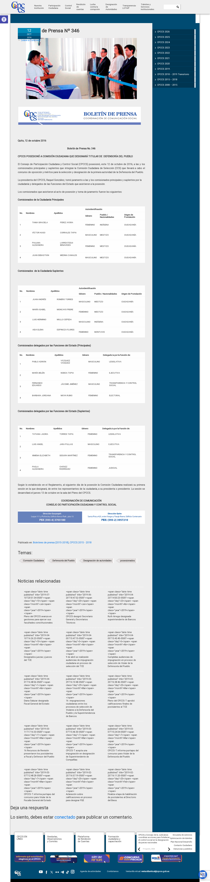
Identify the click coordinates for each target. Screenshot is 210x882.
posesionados (127, 560)
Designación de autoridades (97, 560)
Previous (139, 849)
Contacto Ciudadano (183, 845)
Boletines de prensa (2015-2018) (51, 542)
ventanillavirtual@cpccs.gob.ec (155, 871)
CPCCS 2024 (163, 42)
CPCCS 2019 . (164, 69)
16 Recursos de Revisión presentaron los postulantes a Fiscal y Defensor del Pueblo (39, 753)
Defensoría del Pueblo (64, 560)
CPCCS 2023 (163, 47)
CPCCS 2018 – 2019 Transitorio (173, 74)
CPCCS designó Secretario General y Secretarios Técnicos (79, 619)
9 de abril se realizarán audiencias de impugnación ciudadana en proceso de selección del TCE (79, 662)
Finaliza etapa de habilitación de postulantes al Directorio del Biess (122, 797)
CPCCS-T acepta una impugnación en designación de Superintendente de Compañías (80, 755)
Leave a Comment (31, 40)
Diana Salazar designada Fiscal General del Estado (36, 702)
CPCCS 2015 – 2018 (167, 79)
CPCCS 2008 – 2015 (167, 85)
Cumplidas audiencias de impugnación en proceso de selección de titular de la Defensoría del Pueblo (122, 662)
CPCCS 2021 (163, 58)
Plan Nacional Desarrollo (181, 842)
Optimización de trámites (181, 838)
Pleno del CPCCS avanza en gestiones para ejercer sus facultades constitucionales (38, 619)
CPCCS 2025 (163, 37)
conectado (65, 817)
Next (169, 849)
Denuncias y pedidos (183, 849)
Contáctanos (113, 871)
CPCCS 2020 (163, 63)
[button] (4, 19)
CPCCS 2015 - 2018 (80, 542)
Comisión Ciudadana (33, 560)
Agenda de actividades (90, 871)
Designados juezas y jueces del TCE (38, 658)
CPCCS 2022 (163, 53)
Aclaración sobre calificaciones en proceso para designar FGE (79, 797)
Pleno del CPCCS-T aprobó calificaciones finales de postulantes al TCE (121, 703)
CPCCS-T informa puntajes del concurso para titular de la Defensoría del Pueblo (123, 753)
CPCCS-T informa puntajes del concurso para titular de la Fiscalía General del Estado (39, 797)
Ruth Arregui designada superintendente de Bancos (122, 618)
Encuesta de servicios (182, 835)
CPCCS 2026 (163, 31)
